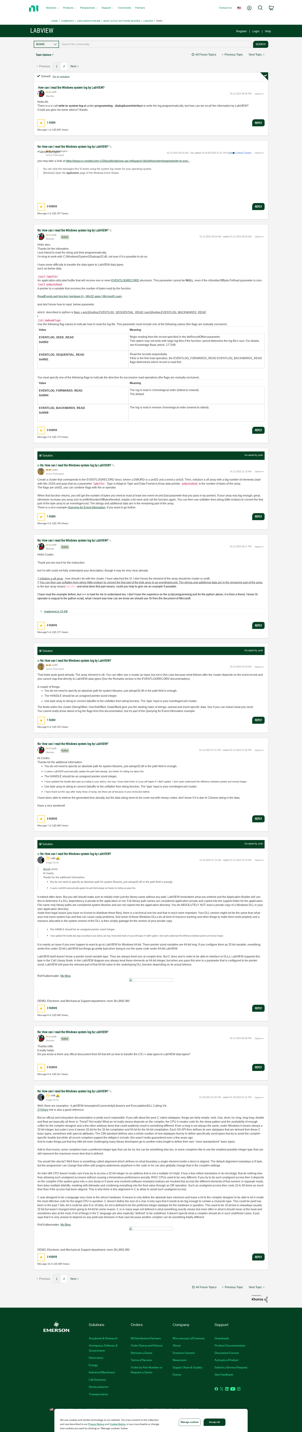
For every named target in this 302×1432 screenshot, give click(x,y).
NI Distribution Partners (146, 1338)
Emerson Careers (184, 1353)
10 (48, 1264)
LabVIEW (148, 20)
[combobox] (155, 44)
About (177, 1345)
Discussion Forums (88, 20)
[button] (41, 123)
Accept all (214, 1422)
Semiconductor (99, 1387)
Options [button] (258, 94)
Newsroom (179, 1360)
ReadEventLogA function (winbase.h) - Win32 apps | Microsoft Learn (79, 296)
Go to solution (61, 76)
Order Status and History (147, 1345)
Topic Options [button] (43, 54)
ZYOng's (42, 1109)
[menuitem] (52, 8)
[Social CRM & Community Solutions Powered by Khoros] (260, 1298)
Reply (258, 123)
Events (177, 1374)
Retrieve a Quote (141, 1353)
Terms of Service (141, 1360)
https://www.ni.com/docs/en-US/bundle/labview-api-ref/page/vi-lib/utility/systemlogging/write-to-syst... (128, 160)
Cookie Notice (117, 1424)
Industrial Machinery (102, 1372)
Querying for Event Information (86, 507)
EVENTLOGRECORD (125, 280)
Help (268, 31)
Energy (93, 1365)
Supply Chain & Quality (187, 1367)
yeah (260, 455)
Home (54, 20)
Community (67, 20)
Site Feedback (224, 1374)
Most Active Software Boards (121, 20)
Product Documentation (230, 1345)
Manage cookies (190, 1422)
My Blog (65, 975)
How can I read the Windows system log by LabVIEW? (71, 87)
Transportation (98, 1394)
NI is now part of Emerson (189, 1338)
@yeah (47, 869)
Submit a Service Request (231, 1367)
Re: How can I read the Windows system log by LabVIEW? (73, 146)
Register (241, 31)
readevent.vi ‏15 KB (56, 611)
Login (255, 31)
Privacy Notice (96, 1424)
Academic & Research (103, 1338)
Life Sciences (97, 1379)
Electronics (96, 1357)
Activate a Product (227, 1360)
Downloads (222, 1338)
